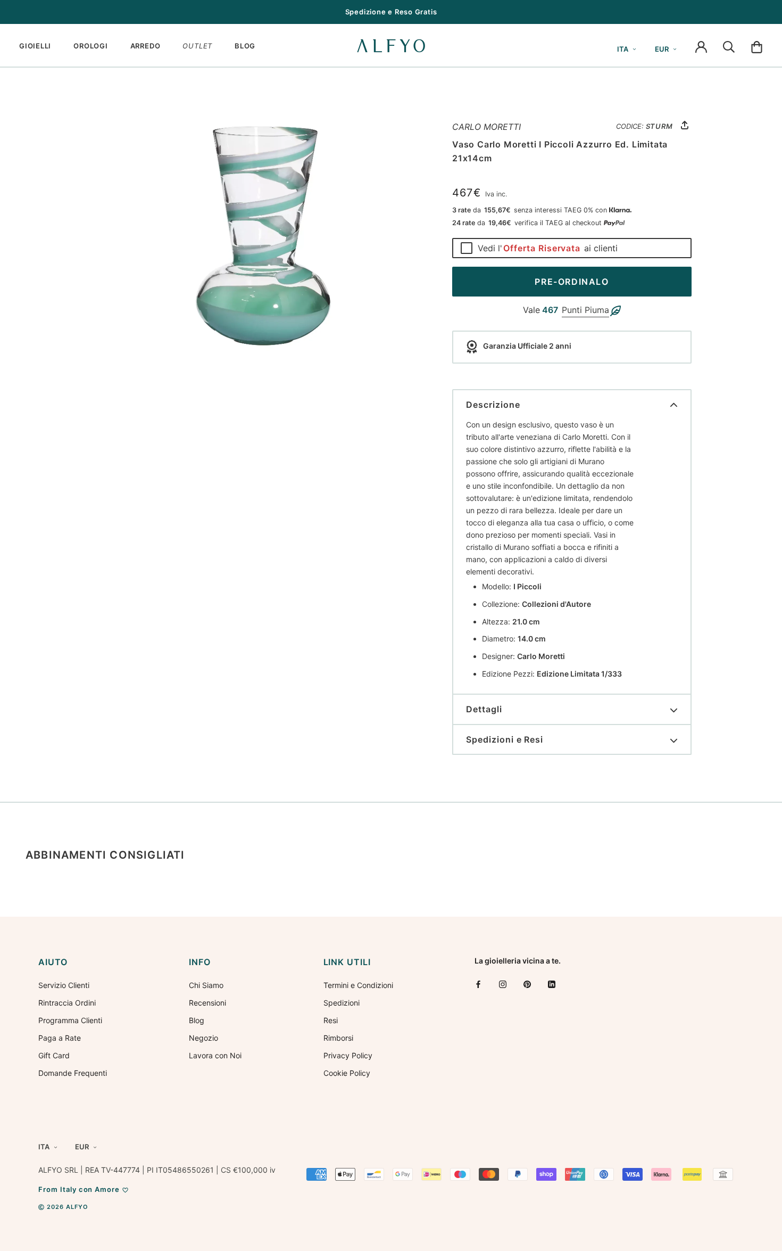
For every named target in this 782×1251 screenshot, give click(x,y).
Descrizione (493, 404)
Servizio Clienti (63, 985)
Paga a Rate (59, 1037)
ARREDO (145, 46)
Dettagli (484, 709)
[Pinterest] (527, 984)
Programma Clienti (70, 1020)
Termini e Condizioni (358, 985)
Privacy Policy (347, 1055)
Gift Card (54, 1055)
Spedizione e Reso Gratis (391, 11)
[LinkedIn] (551, 984)
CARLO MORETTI (486, 126)
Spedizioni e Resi (504, 739)
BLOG (245, 46)
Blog (196, 1020)
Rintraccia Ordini (67, 1002)
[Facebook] (478, 984)
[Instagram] (502, 984)
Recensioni (207, 1002)
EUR (662, 49)
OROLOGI (90, 46)
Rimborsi (338, 1037)
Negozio (203, 1037)
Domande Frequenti (72, 1072)
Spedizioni (341, 1002)
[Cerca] (729, 46)
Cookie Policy (346, 1072)
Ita (622, 49)
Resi (330, 1020)
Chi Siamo (206, 985)
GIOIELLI (35, 46)
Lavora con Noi (215, 1055)
